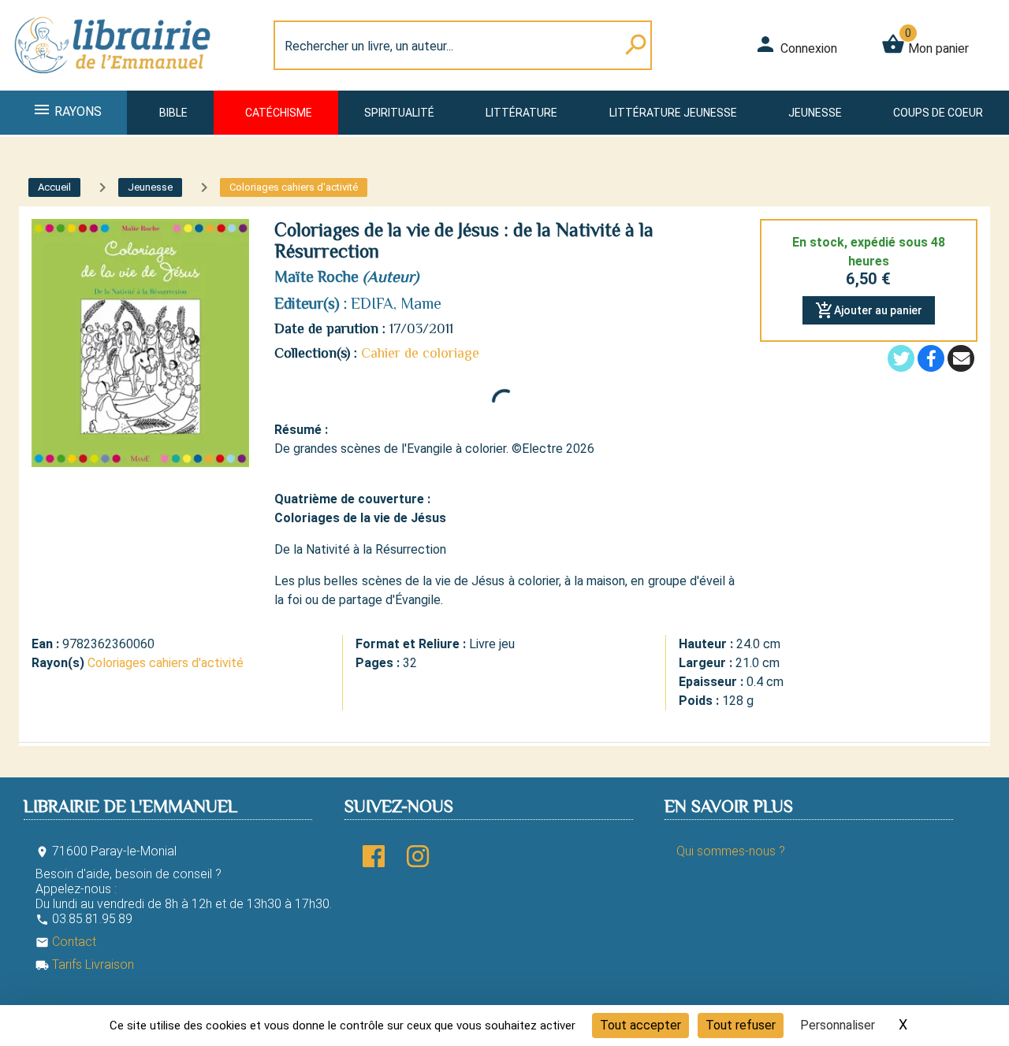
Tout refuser (741, 1025)
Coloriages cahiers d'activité (165, 662)
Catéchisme (278, 112)
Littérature (521, 112)
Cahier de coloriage (420, 353)
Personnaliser (837, 1025)
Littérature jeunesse (673, 112)
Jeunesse (815, 112)
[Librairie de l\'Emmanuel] (113, 80)
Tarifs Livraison (84, 964)
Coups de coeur (938, 112)
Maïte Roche (316, 276)
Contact (65, 941)
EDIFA (372, 303)
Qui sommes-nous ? (730, 851)
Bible (173, 112)
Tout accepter (640, 1025)
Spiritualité (399, 112)
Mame (420, 303)
